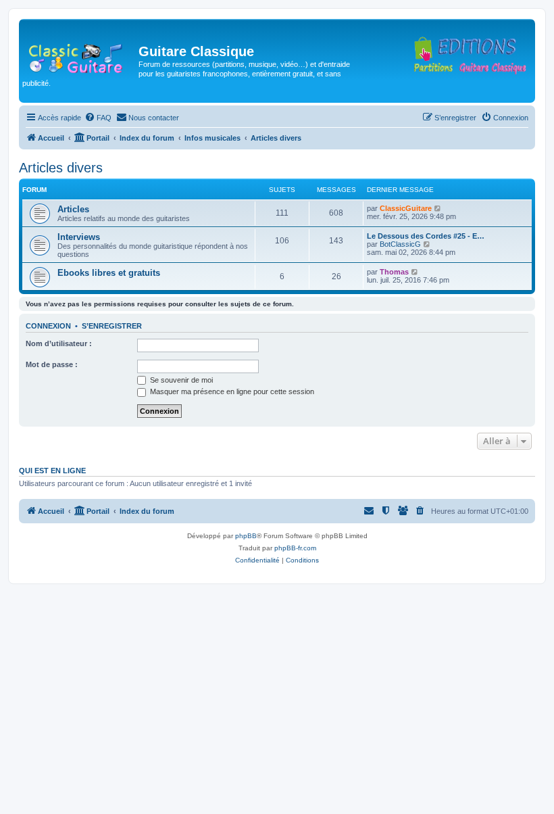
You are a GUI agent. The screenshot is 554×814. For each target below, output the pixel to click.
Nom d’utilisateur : (59, 343)
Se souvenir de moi (180, 380)
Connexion (48, 326)
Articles (73, 209)
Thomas (394, 272)
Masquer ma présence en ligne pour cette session (231, 391)
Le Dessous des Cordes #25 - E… (425, 236)
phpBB (246, 536)
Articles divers (61, 167)
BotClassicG (400, 244)
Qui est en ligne (52, 470)
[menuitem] (97, 118)
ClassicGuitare (406, 208)
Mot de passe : (52, 364)
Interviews (78, 237)
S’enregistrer (112, 326)
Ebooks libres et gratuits (108, 273)
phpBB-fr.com (295, 548)
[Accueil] (80, 55)
